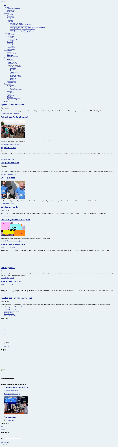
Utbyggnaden (10, 95)
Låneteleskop (10, 34)
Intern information (11, 82)
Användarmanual (11, 81)
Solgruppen (10, 55)
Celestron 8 (10, 42)
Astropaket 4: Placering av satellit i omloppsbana (22, 29)
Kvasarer (12, 79)
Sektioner (9, 52)
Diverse (12, 92)
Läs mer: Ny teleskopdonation (8, 216)
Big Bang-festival (8, 148)
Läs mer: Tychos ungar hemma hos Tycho (11, 241)
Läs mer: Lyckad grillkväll (7, 278)
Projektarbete (10, 18)
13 (4, 335)
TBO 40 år (10, 97)
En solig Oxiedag (8, 178)
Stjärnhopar (13, 73)
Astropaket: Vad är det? (16, 23)
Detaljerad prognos (5, 429)
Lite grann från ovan (10, 163)
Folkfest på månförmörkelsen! (14, 117)
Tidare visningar (11, 11)
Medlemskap (10, 85)
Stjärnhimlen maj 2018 (11, 281)
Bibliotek (9, 91)
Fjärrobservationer (8, 58)
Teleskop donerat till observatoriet (16, 298)
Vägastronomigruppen (12, 56)
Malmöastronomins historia (14, 98)
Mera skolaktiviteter (12, 17)
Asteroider (13, 68)
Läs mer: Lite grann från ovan (8, 174)
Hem (5, 5)
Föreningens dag (10, 417)
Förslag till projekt (11, 62)
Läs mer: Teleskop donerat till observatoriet (11, 307)
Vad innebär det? (14, 86)
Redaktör (6, 346)
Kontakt (6, 101)
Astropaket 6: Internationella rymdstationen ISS (22, 31)
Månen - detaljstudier (15, 66)
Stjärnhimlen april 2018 (10, 309)
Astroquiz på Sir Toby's (12, 394)
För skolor (6, 13)
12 (4, 334)
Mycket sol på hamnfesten (12, 105)
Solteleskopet (10, 43)
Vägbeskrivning (11, 10)
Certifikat (12, 88)
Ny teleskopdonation (10, 207)
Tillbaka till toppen (5, 442)
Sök (2, 438)
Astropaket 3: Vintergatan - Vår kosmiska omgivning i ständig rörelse (27, 27)
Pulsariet (9, 94)
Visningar (6, 7)
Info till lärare (10, 60)
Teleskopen (7, 33)
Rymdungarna (10, 16)
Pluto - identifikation (15, 71)
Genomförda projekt (12, 63)
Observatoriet (7, 84)
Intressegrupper (8, 50)
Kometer (12, 69)
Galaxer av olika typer (16, 75)
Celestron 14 (10, 46)
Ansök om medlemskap (16, 89)
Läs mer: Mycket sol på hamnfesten (10, 113)
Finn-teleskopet (11, 36)
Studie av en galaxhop (16, 76)
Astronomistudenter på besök (11, 311)
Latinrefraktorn (11, 47)
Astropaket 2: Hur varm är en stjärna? (19, 26)
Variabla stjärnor (14, 72)
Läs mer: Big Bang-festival (7, 159)
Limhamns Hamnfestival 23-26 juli (16, 387)
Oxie (2, 426)
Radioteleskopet (11, 44)
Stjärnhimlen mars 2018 (10, 315)
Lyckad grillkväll (8, 267)
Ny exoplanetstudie (9, 314)
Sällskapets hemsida (12, 99)
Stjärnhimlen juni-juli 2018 (13, 244)
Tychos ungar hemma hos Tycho (15, 219)
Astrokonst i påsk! (8, 312)
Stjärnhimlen (10, 20)
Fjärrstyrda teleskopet (12, 39)
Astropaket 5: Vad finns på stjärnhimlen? (20, 30)
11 (4, 332)
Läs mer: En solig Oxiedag (7, 203)
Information (10, 14)
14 (4, 336)
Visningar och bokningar (13, 8)
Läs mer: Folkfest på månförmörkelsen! (11, 144)
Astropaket (10, 21)
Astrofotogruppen (11, 53)
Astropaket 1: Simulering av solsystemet (20, 24)
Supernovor (13, 78)
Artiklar (12, 37)
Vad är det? (10, 59)
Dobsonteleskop (11, 49)
